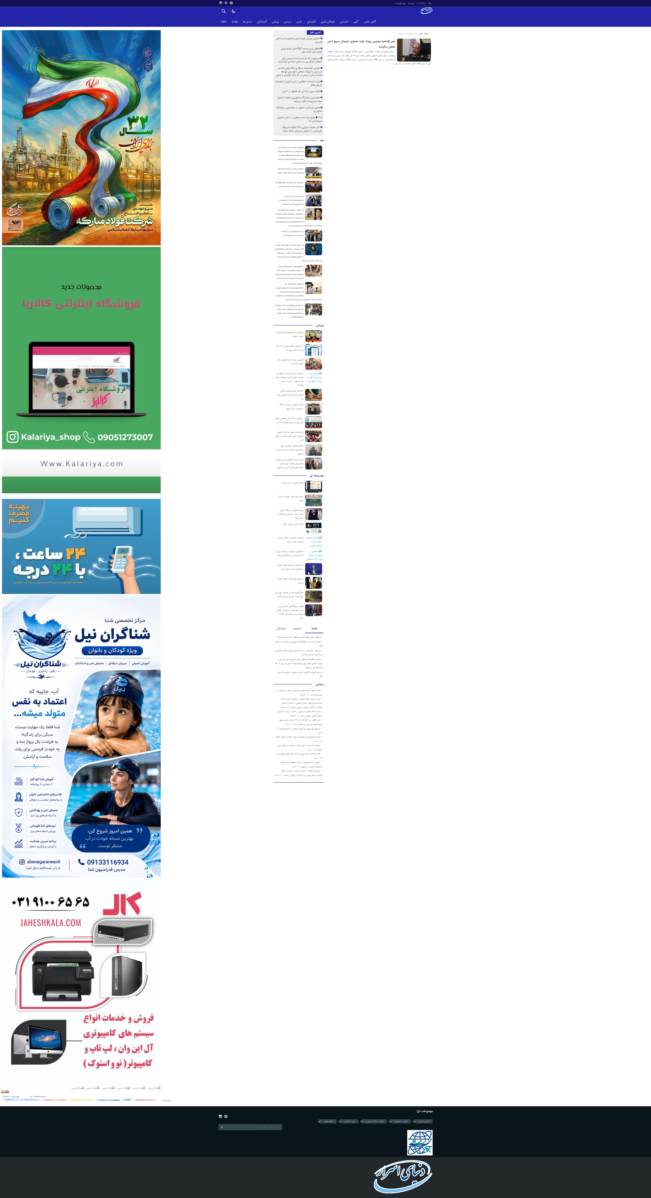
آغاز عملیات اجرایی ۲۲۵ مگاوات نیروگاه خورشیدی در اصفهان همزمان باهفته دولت (302, 129)
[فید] (231, 3)
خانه (429, 3)
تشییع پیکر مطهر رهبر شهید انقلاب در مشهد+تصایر (300, 728)
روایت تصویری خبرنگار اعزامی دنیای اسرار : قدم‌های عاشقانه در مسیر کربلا (290, 514)
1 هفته (284, 707)
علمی (299, 22)
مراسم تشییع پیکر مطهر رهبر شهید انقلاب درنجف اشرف (298, 736)
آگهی (356, 22)
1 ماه (287, 724)
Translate (166, 1100)
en (322, 140)
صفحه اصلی (423, 33)
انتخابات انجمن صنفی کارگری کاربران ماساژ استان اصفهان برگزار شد (290, 394)
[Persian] (3, 1091)
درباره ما (411, 3)
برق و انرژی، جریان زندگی (293, 523)
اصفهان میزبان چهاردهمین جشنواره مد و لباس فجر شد (299, 40)
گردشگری (262, 22)
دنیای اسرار (424, 1121)
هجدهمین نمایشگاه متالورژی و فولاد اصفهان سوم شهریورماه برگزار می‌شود (299, 99)
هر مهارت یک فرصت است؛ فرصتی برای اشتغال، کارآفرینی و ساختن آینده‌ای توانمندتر (300, 60)
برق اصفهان (349, 1121)
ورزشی (275, 22)
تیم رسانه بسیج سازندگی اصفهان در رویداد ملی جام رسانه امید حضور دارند (289, 436)
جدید (314, 628)
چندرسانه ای (317, 475)
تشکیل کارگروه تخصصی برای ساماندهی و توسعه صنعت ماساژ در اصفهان (289, 449)
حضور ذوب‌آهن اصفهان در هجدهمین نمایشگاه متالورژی (299, 109)
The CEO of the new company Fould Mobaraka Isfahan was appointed (291, 200)
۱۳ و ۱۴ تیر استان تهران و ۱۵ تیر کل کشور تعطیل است (298, 753)
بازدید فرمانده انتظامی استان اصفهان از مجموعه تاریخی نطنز (298, 83)
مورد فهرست (400, 3)
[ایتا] (226, 3)
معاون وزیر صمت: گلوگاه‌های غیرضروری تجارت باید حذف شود (301, 50)
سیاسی (287, 22)
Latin (223, 22)
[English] (7, 1091)
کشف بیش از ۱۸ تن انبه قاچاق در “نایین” (300, 91)
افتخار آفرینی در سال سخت (292, 482)
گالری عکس (370, 22)
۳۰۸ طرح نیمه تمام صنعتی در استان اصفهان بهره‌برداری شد (299, 119)
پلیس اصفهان (401, 1121)
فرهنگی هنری (328, 22)
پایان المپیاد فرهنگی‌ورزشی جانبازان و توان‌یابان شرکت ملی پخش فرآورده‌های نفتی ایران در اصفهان (289, 463)
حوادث (234, 22)
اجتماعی (344, 22)
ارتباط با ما (421, 3)
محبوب (296, 628)
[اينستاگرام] (221, 3)
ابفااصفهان (328, 1121)
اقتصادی (311, 22)
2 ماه (294, 766)
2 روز (303, 694)
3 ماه (277, 775)
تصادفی (281, 628)
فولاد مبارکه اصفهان (374, 1121)
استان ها (247, 22)
